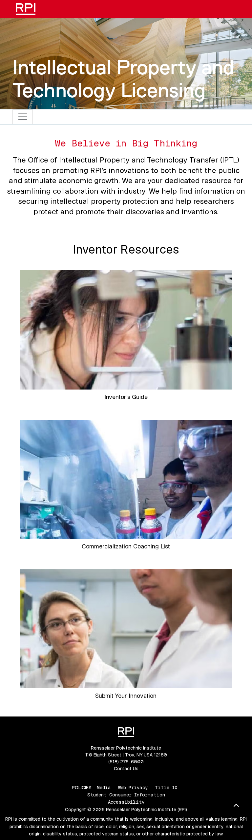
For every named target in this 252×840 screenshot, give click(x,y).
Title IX (166, 788)
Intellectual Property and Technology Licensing (123, 78)
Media (104, 788)
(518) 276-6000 (126, 762)
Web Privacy (133, 788)
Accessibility (126, 802)
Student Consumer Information (126, 795)
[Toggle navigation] (22, 116)
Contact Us (126, 769)
